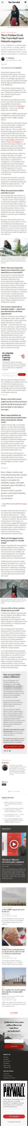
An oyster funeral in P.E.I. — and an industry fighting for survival (14, 815)
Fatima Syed (6, 956)
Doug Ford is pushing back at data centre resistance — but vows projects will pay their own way (14, 810)
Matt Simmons (7, 996)
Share (5, 64)
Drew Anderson (7, 864)
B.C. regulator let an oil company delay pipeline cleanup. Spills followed (14, 992)
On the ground (7, 907)
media (4, 784)
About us (5, 1057)
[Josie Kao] (3, 58)
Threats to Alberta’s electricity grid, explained (13, 860)
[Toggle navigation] (2, 2)
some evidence (10, 140)
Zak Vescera (12, 998)
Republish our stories (9, 1078)
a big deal (20, 106)
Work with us (7, 1061)
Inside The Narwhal (9, 32)
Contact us (6, 1073)
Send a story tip (7, 1076)
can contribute (15, 142)
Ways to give (6, 1065)
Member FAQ (7, 1067)
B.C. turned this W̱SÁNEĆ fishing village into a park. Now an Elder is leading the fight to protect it (14, 820)
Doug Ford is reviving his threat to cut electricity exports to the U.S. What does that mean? (13, 952)
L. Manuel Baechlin (18, 864)
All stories (14, 1012)
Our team (6, 1059)
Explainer (5, 947)
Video (4, 857)
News (3, 988)
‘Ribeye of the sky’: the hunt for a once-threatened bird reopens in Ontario (13, 804)
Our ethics (6, 1063)
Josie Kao (11, 58)
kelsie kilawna (6, 914)
